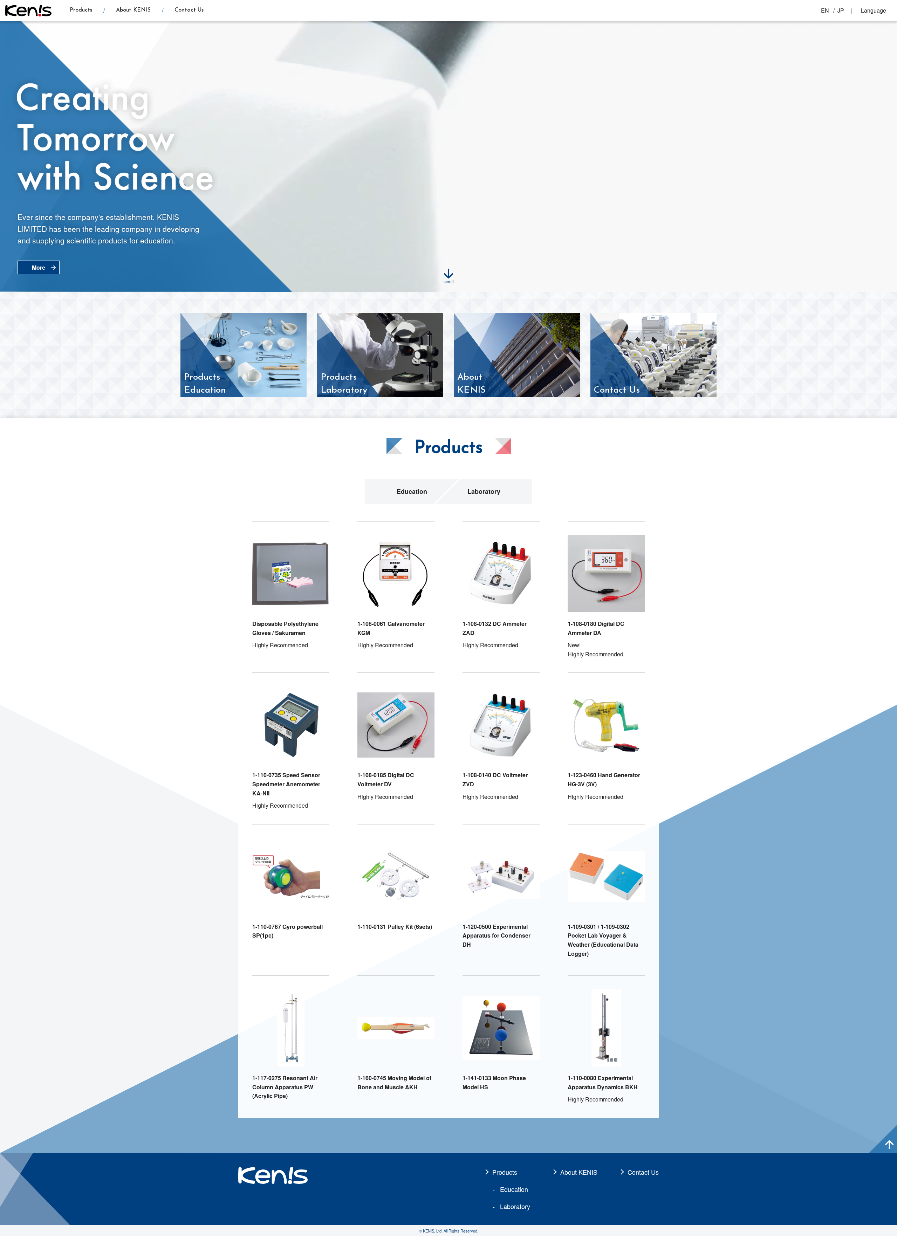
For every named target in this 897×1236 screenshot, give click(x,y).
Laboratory (483, 491)
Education (412, 491)
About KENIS (133, 10)
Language (873, 10)
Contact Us (189, 10)
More (38, 267)
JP (840, 10)
